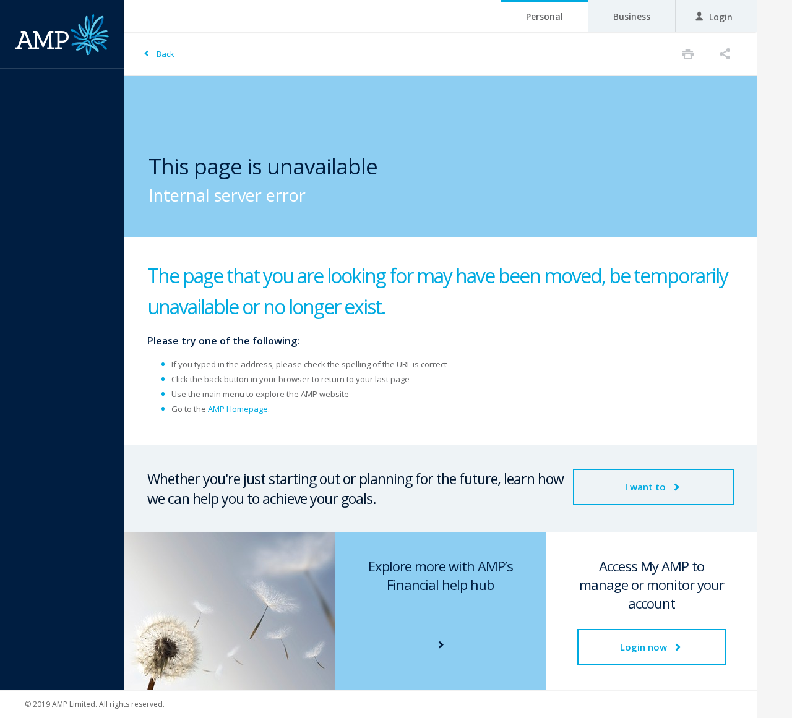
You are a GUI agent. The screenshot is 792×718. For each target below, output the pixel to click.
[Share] (725, 53)
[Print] (688, 53)
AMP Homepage (238, 408)
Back (165, 53)
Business (631, 16)
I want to (646, 487)
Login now (644, 647)
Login (720, 17)
